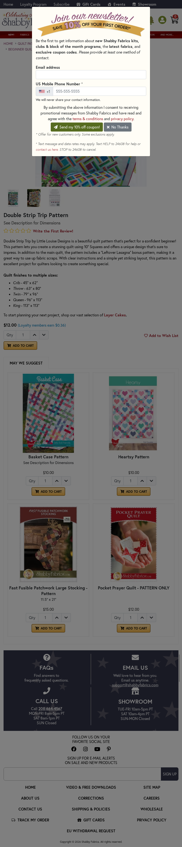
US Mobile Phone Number (59, 83)
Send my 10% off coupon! (79, 127)
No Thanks (119, 127)
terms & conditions (88, 118)
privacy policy (122, 118)
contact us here (47, 149)
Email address (48, 67)
